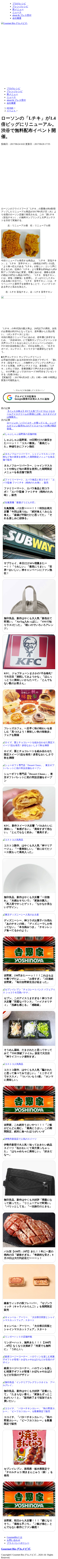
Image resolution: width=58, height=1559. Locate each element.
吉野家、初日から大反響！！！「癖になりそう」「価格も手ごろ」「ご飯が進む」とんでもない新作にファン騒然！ (28, 1524)
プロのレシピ (19, 3)
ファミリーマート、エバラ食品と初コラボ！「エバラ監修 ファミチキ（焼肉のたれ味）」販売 (28, 491)
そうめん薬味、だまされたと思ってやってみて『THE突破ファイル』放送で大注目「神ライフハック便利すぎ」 (28, 1053)
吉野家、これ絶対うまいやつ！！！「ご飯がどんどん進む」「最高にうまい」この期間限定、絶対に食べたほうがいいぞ (28, 1128)
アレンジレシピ (20, 6)
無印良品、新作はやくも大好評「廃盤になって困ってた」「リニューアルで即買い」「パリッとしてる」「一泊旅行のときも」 (28, 1203)
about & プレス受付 (21, 15)
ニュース (16, 12)
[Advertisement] (29, 55)
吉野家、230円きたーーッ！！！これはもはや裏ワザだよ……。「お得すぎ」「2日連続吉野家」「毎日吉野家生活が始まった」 (28, 979)
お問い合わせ (13, 1540)
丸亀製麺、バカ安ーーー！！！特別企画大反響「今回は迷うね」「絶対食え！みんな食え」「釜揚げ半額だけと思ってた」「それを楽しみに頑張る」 (28, 513)
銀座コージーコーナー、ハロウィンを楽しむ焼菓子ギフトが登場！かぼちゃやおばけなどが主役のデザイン (28, 1371)
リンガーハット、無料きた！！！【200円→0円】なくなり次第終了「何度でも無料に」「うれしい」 (27, 1346)
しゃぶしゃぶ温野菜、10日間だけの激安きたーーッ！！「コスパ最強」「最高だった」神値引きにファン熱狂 (28, 443)
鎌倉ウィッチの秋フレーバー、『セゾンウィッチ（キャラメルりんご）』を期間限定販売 (28, 1306)
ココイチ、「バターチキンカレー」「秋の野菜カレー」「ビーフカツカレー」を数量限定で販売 (28, 1420)
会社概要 (16, 18)
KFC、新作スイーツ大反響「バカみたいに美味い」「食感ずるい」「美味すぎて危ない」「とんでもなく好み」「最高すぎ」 (28, 829)
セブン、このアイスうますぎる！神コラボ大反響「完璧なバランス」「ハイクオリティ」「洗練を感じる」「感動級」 (28, 1001)
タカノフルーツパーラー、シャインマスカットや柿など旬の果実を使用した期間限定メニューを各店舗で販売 (28, 469)
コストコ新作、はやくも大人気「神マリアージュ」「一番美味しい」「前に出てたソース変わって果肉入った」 (28, 849)
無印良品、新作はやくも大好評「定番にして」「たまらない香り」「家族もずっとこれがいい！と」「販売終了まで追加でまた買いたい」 (28, 1396)
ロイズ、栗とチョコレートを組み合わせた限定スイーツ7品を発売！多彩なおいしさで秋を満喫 (28, 754)
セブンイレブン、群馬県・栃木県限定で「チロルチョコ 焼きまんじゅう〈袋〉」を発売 (28, 1472)
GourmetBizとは (14, 1537)
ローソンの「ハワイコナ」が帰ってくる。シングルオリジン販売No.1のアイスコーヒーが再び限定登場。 (31, 426)
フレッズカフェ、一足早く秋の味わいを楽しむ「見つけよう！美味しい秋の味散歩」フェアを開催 (28, 731)
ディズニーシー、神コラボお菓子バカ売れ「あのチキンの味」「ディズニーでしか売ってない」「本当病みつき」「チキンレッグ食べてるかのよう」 (28, 925)
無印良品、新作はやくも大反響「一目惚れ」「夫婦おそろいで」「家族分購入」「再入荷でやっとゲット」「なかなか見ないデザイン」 (28, 902)
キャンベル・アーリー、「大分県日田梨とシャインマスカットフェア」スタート (28, 1328)
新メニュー (18, 9)
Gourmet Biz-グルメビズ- (16, 1548)
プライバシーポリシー (18, 1543)
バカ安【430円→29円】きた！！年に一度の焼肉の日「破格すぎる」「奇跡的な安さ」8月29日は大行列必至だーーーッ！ (28, 1255)
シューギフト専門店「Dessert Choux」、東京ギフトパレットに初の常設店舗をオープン (28, 777)
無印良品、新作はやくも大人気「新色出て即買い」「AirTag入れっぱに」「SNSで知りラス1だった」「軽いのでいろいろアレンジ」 (28, 623)
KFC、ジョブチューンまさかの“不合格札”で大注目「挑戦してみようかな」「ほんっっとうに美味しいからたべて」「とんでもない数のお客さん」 (28, 678)
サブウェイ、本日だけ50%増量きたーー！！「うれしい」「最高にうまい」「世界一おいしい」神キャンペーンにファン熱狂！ (28, 568)
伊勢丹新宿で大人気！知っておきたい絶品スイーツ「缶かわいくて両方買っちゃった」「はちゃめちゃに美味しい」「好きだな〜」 (28, 1149)
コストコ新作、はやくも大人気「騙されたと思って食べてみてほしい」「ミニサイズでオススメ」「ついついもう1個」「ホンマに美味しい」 (28, 1074)
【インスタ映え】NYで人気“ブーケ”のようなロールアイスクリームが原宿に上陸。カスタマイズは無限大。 (31, 414)
